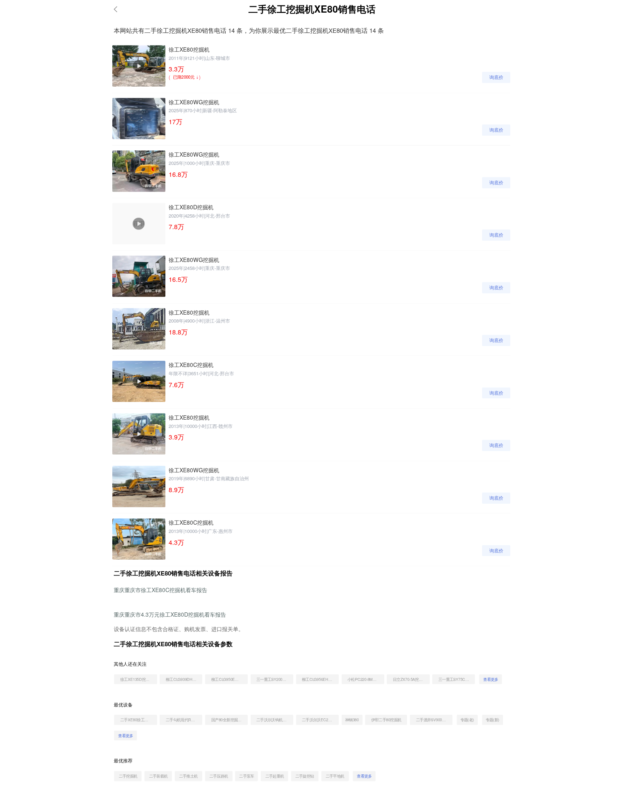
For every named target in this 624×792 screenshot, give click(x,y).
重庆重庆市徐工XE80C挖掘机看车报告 (160, 590)
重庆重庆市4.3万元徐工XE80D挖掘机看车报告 (170, 614)
